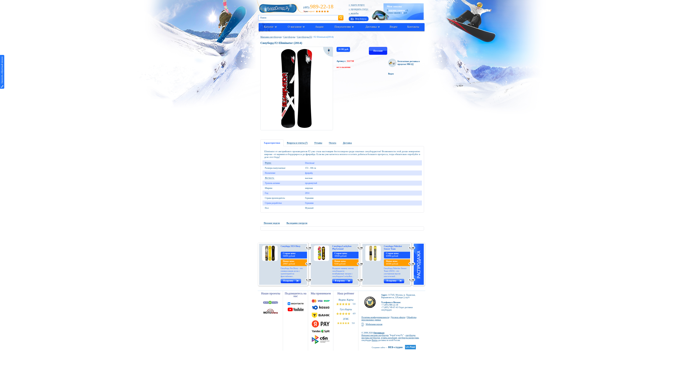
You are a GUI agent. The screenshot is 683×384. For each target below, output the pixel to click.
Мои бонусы (360, 19)
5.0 (353, 304)
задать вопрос (358, 4)
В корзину (288, 280)
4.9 (353, 313)
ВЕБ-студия (387, 347)
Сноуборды (289, 37)
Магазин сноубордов (271, 37)
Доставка (371, 26)
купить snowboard (389, 338)
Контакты (413, 26)
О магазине (295, 26)
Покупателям (343, 26)
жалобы (355, 13)
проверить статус (359, 9)
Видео (393, 26)
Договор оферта (398, 317)
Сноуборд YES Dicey (290, 246)
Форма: (268, 163)
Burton (375, 340)
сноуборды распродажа (408, 338)
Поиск (340, 16)
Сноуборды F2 (304, 37)
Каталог (269, 26)
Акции (319, 26)
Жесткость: (269, 178)
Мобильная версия (374, 324)
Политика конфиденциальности (375, 317)
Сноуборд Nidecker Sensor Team (393, 247)
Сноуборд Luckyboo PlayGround (341, 247)
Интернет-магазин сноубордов (375, 335)
